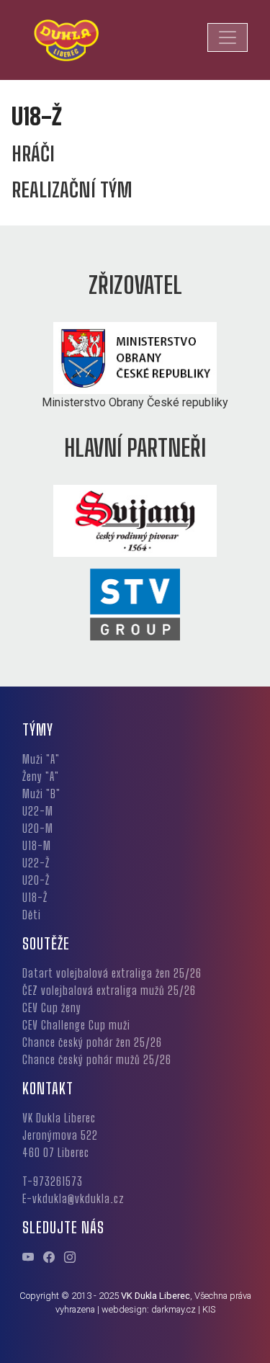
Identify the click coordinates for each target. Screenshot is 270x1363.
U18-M (36, 845)
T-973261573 (52, 1181)
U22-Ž (36, 863)
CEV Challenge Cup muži (76, 1025)
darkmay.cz (173, 1309)
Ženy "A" (40, 776)
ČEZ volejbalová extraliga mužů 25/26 (109, 990)
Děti (31, 914)
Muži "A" (41, 759)
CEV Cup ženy (51, 1007)
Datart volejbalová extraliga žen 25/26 (112, 973)
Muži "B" (41, 793)
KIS (208, 1309)
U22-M (37, 811)
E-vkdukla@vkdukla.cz (73, 1198)
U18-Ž (35, 897)
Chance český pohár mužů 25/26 (96, 1059)
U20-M (37, 828)
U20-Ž (36, 880)
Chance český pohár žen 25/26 (92, 1042)
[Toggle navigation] (227, 37)
